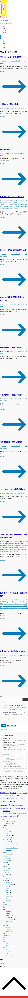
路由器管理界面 (14, 208)
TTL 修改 (6, 606)
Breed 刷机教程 (4, 545)
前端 (4, 876)
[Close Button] (0, 38)
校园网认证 (7, 608)
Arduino (8, 882)
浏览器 (4, 816)
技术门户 (5, 30)
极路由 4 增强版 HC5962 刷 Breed (13, 250)
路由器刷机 (21, 547)
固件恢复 (22, 204)
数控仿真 (11, 919)
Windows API (9, 837)
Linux (7, 951)
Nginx (1, 155)
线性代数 (10, 816)
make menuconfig (8, 604)
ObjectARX (3, 801)
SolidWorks (14, 805)
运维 (4, 947)
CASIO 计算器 (9, 884)
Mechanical (4, 798)
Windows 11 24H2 (19, 810)
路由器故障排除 (6, 208)
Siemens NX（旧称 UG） (12, 848)
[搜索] (25, 699)
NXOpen (21, 798)
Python (12, 801)
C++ (14, 793)
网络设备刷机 (15, 547)
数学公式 (18, 813)
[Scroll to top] (14, 997)
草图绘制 (14, 816)
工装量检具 (9, 915)
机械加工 (8, 921)
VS (24, 808)
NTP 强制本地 (16, 604)
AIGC (4, 819)
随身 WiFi (8, 900)
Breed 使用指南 (13, 543)
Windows (6, 811)
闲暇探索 (5, 202)
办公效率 (2, 813)
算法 (4, 937)
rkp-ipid (2, 606)
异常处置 (5, 905)
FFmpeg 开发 (9, 854)
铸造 (7, 923)
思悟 (7, 927)
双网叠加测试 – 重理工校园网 (11, 442)
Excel (1, 795)
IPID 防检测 (13, 602)
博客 (4, 28)
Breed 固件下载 (12, 545)
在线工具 (5, 33)
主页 (4, 26)
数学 (4, 907)
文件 (21, 813)
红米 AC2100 (13, 206)
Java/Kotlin (5, 856)
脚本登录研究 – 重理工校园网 (11, 348)
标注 (1, 816)
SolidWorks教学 (3, 808)
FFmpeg (2, 63)
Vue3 (7, 878)
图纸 (6, 813)
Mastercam (8, 846)
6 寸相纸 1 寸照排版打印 (9, 104)
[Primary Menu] (0, 36)
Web (7, 864)
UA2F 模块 (12, 606)
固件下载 (17, 204)
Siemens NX (5, 805)
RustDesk (18, 801)
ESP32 (25, 793)
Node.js (5, 862)
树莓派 (7, 894)
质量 (4, 941)
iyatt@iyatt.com (11, 725)
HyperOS (14, 795)
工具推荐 (10, 813)
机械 (4, 909)
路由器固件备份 (16, 549)
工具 (4, 903)
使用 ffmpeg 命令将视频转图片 (11, 57)
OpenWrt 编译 (23, 604)
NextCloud (13, 798)
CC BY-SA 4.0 (8, 712)
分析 (7, 943)
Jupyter (7, 874)
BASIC (4, 827)
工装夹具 (8, 913)
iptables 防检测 (20, 602)
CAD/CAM (5, 839)
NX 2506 (17, 798)
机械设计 (24, 813)
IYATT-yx (4, 61)
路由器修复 (20, 206)
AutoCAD (4, 792)
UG (7, 808)
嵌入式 (4, 880)
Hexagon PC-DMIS (7, 795)
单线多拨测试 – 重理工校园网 (11, 395)
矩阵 (7, 816)
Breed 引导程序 (15, 202)
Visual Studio (11, 808)
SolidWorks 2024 (21, 805)
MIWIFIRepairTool (4, 204)
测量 (7, 945)
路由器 (7, 898)
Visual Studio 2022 (19, 808)
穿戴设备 (8, 896)
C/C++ (4, 829)
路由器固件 (9, 549)
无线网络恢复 (6, 206)
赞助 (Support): (4, 729)
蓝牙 (18, 816)
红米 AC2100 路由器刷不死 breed (12, 651)
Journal (18, 795)
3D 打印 (8, 911)
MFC (9, 798)
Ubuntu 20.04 (18, 606)
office (8, 801)
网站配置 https (5, 149)
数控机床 (8, 917)
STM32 (7, 892)
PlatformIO (8, 890)
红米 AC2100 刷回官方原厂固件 (12, 197)
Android (8, 858)
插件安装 (14, 813)
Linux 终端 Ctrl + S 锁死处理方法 (12, 489)
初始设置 (11, 204)
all (25, 61)
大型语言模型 (9, 823)
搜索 (1, 696)
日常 (7, 929)
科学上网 (12, 608)
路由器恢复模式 (6, 551)
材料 (4, 933)
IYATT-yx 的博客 (4, 20)
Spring (7, 860)
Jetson (7, 888)
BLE (11, 793)
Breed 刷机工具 (22, 543)
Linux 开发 (8, 831)
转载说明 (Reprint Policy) (17, 714)
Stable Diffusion (10, 821)
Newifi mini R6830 (6, 547)
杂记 (4, 925)
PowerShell (5, 870)
